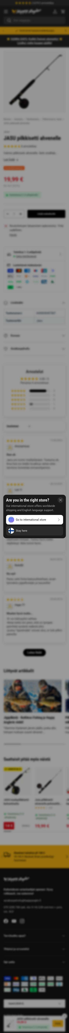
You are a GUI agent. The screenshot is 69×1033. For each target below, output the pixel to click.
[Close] (60, 500)
